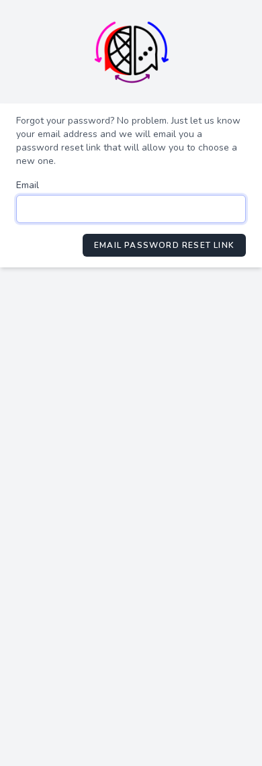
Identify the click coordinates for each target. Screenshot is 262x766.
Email (27, 185)
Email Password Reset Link (164, 245)
